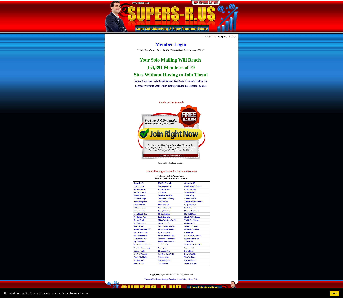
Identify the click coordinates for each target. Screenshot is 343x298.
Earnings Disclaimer (169, 279)
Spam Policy (182, 279)
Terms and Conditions (153, 279)
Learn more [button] (84, 293)
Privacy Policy (193, 279)
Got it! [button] (334, 293)
